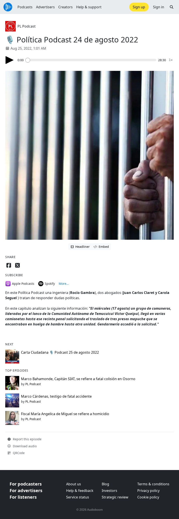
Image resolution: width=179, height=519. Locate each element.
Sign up (139, 7)
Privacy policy (148, 490)
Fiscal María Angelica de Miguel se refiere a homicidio (65, 413)
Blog (105, 484)
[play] (9, 60)
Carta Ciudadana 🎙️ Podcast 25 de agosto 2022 (60, 352)
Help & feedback (79, 490)
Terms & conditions (153, 484)
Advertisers (45, 7)
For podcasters (26, 484)
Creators (65, 7)
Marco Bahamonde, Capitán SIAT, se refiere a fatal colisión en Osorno (78, 378)
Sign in (158, 7)
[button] (172, 7)
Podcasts (25, 7)
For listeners (23, 497)
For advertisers (26, 490)
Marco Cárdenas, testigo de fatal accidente (56, 396)
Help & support (89, 7)
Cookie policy (148, 497)
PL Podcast (26, 26)
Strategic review (115, 497)
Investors (109, 490)
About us (73, 484)
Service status (77, 497)
